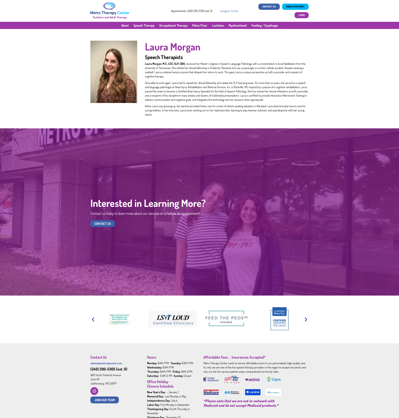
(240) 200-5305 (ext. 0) (108, 369)
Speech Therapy (144, 25)
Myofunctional (238, 25)
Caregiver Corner (229, 11)
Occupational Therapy (173, 25)
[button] (93, 319)
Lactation (218, 25)
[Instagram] (94, 391)
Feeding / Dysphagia (264, 25)
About (125, 25)
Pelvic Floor (199, 25)
